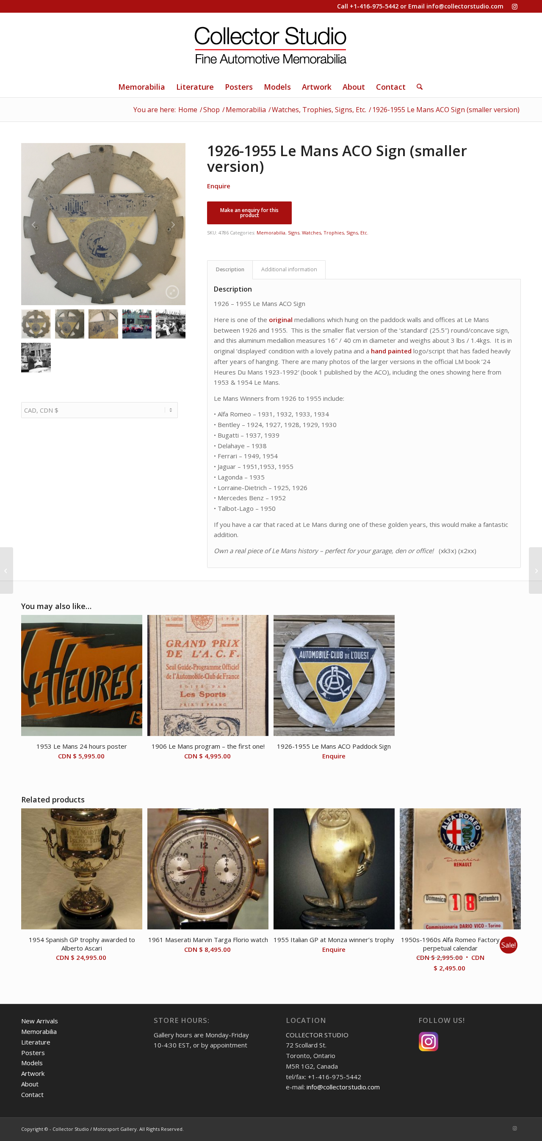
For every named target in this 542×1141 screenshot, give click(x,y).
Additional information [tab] (289, 269)
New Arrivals (39, 1021)
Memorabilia (271, 232)
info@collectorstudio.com (464, 6)
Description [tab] (230, 269)
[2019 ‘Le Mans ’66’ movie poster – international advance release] (535, 570)
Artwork (32, 1073)
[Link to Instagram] (514, 6)
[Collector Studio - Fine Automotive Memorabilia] (271, 44)
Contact (32, 1094)
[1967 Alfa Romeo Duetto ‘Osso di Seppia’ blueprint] (6, 570)
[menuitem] (142, 86)
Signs (293, 232)
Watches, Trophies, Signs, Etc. (335, 232)
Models (32, 1062)
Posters (33, 1052)
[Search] (417, 86)
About (30, 1084)
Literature (35, 1042)
